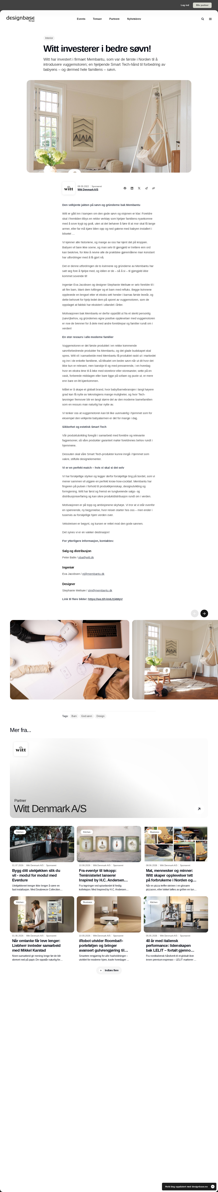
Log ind (185, 5)
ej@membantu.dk (93, 574)
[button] (199, 809)
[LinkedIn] (132, 188)
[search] (202, 19)
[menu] (210, 19)
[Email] (146, 188)
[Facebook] (125, 188)
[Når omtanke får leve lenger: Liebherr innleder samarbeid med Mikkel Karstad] (42, 929)
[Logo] (20, 19)
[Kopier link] (153, 188)
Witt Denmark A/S (88, 189)
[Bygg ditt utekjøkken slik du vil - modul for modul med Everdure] (42, 858)
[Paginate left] (195, 613)
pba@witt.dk (86, 557)
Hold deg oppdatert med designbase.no (186, 1186)
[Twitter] (139, 188)
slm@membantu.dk (100, 590)
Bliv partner (202, 5)
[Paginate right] (204, 613)
